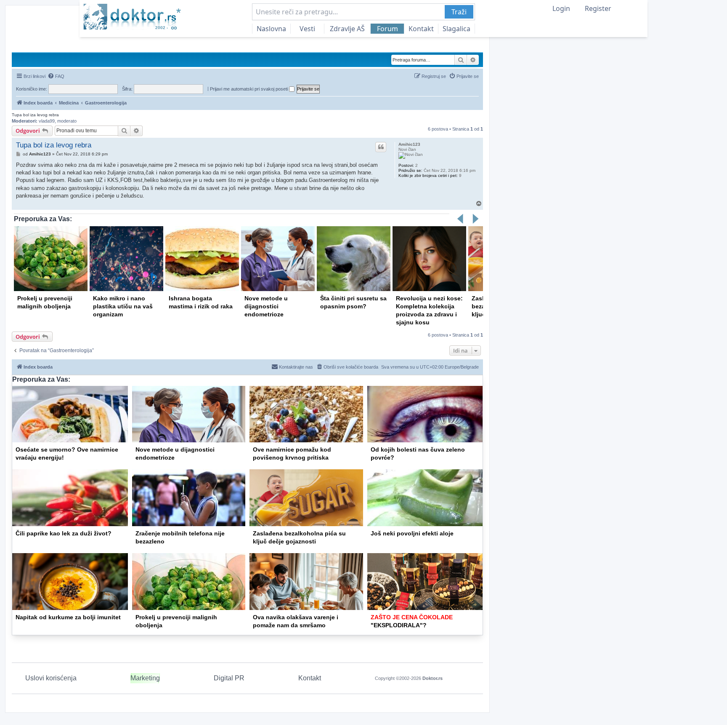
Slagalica (456, 28)
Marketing (145, 678)
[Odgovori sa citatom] (380, 147)
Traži (459, 11)
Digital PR (229, 678)
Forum (387, 28)
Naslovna (271, 28)
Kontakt (421, 28)
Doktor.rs (432, 678)
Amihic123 (409, 144)
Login (561, 8)
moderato (67, 120)
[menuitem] (56, 76)
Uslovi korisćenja (51, 678)
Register (598, 8)
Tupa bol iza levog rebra (35, 114)
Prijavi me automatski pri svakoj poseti (249, 88)
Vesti (307, 28)
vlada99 (47, 120)
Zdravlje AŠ (347, 28)
